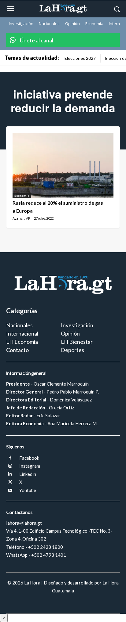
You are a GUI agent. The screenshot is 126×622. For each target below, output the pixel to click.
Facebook (29, 458)
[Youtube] (10, 491)
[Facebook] (10, 458)
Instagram (29, 466)
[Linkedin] (10, 474)
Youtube (27, 490)
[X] (10, 482)
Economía (21, 195)
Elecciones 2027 (80, 58)
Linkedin (27, 474)
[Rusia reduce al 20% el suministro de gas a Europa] (63, 165)
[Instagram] (10, 466)
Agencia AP (21, 218)
